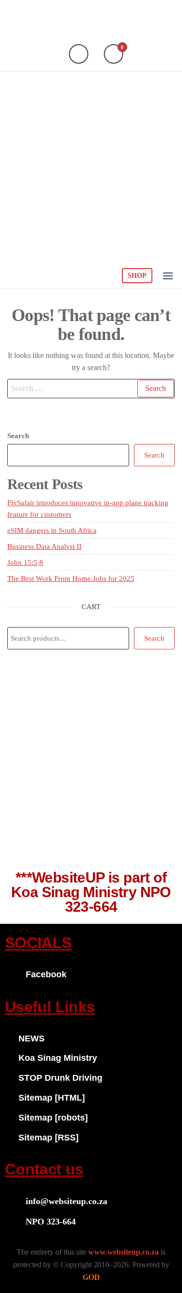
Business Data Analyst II (44, 546)
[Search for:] (91, 388)
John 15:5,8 (25, 562)
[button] (168, 276)
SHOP (137, 275)
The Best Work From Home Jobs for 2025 (70, 578)
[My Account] (78, 54)
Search (18, 436)
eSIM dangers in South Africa (52, 530)
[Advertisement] (91, 167)
